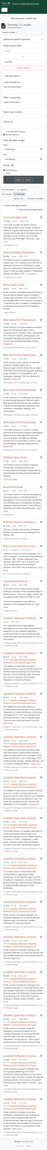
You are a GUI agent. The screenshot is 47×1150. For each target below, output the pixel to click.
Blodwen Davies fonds (15, 457)
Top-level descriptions (15, 131)
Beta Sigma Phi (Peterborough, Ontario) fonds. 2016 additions (20, 389)
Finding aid (8, 122)
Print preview (9, 190)
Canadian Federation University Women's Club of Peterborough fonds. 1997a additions (20, 818)
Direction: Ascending (35, 198)
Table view (20, 194)
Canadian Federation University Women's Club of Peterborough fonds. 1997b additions (20, 858)
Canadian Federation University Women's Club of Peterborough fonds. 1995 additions (20, 777)
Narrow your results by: (23, 18)
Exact (8, 173)
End (5, 154)
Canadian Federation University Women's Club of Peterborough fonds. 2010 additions (20, 1055)
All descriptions (12, 134)
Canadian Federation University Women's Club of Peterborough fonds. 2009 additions (20, 1015)
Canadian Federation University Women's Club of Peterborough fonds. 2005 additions (20, 901)
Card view (8, 194)
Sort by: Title (19, 198)
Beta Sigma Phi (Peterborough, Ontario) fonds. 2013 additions (20, 354)
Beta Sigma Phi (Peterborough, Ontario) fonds (20, 319)
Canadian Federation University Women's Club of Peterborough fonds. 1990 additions (20, 736)
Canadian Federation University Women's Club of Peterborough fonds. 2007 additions (20, 936)
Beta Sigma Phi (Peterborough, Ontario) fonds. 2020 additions (20, 422)
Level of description (11, 102)
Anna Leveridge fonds (15, 217)
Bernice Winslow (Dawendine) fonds (20, 252)
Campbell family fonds (15, 581)
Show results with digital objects (30, 209)
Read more (31, 273)
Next (29, 1146)
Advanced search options (16, 39)
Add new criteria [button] (11, 76)
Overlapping (11, 170)
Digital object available (13, 112)
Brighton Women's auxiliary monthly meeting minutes (20, 522)
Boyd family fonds (13, 486)
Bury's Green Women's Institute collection (20, 546)
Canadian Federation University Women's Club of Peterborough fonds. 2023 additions (20, 1099)
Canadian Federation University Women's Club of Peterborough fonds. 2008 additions (20, 972)
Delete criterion (23, 68)
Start (5, 145)
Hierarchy (23, 190)
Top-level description (12, 87)
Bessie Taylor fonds (13, 284)
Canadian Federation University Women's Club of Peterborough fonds (20, 618)
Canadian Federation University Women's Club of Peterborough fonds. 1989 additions (20, 653)
